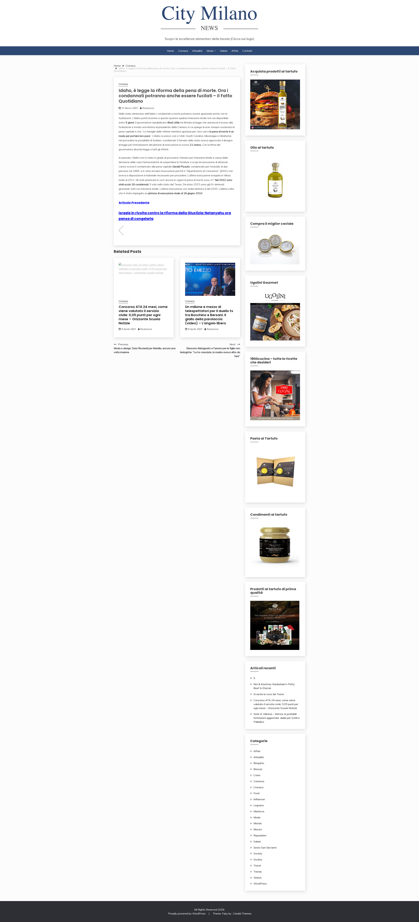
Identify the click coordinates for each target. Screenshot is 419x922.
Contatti (247, 50)
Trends (258, 871)
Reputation (260, 835)
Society (258, 853)
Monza (258, 829)
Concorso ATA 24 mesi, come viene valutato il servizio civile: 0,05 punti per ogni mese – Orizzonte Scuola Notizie (143, 314)
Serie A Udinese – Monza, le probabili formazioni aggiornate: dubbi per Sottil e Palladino (277, 717)
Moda (210, 50)
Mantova (259, 811)
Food (256, 793)
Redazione (148, 108)
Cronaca (183, 50)
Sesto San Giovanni (265, 847)
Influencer (259, 799)
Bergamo (259, 763)
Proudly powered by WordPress (187, 913)
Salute (223, 50)
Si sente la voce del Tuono (269, 694)
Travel (257, 865)
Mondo (258, 823)
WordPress (260, 883)
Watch (258, 877)
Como (257, 775)
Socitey (258, 859)
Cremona (259, 781)
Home (170, 50)
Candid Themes (242, 913)
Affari (234, 50)
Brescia (258, 769)
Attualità (197, 50)
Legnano (259, 805)
